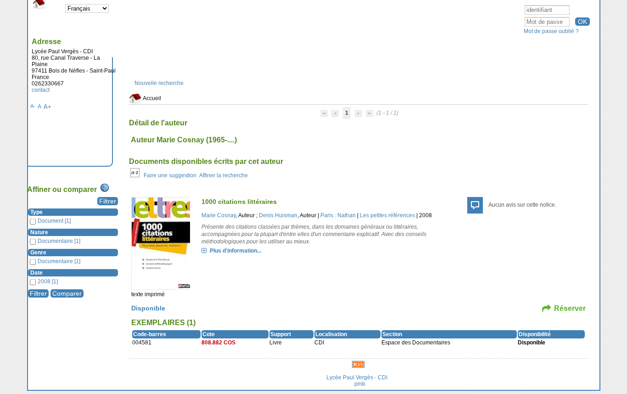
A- (32, 106)
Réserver (570, 308)
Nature (39, 232)
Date (36, 273)
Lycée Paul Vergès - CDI (356, 377)
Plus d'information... (235, 251)
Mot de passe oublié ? (551, 31)
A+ (47, 106)
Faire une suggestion (170, 175)
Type (36, 212)
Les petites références (387, 215)
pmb (359, 384)
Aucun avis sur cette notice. (522, 205)
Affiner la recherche (223, 175)
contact (41, 90)
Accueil (151, 98)
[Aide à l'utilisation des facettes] (105, 188)
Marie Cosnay (219, 215)
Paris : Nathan (338, 215)
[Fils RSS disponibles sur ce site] (358, 364)
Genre (38, 252)
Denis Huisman (278, 215)
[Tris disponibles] (135, 175)
